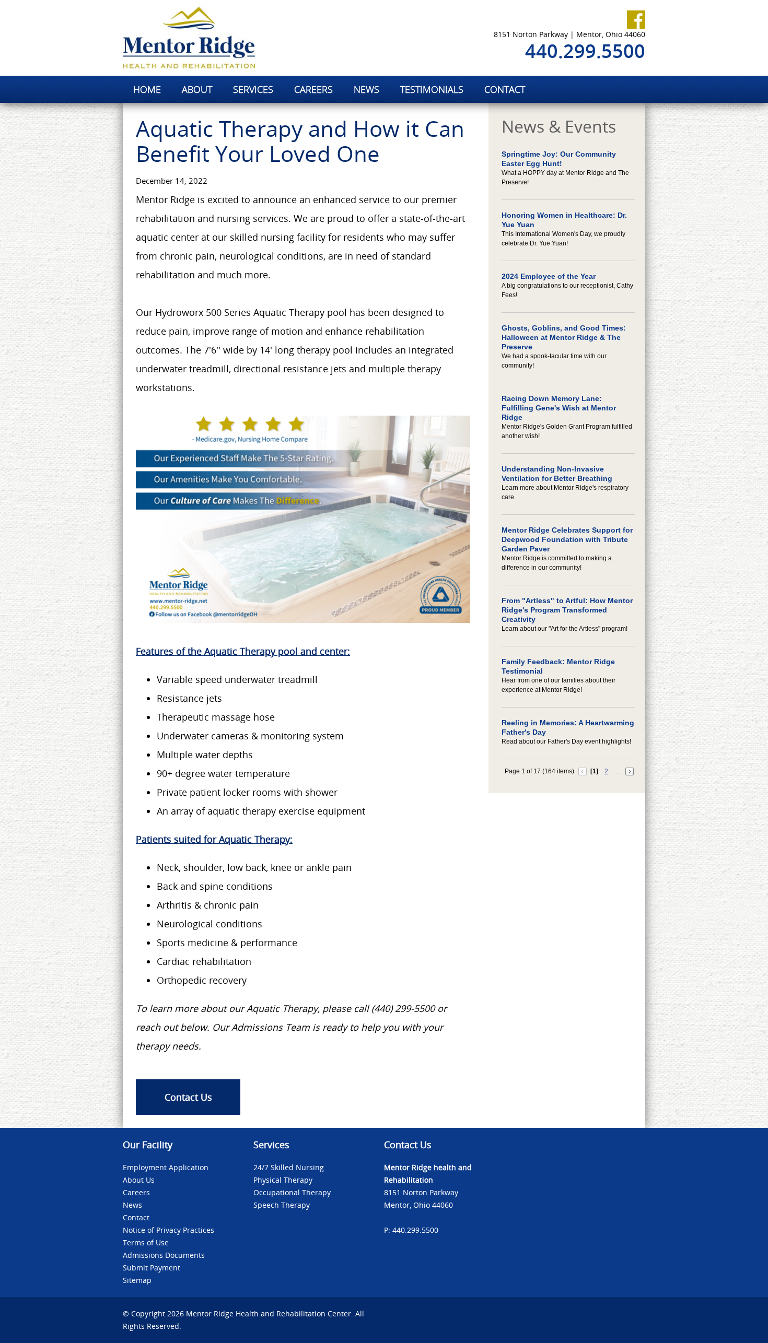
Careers (136, 1192)
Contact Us (188, 1097)
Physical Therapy (282, 1180)
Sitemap (137, 1280)
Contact (136, 1217)
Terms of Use (146, 1242)
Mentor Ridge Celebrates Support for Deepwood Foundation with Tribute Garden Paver (567, 539)
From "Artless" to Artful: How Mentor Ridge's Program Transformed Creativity (567, 609)
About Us (139, 1180)
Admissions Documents (164, 1255)
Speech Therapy (281, 1205)
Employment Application (165, 1167)
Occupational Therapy (292, 1192)
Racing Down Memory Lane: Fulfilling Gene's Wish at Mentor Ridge (559, 407)
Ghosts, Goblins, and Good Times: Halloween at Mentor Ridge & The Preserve (564, 337)
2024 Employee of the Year (549, 276)
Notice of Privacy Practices (168, 1230)
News (132, 1205)
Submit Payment (151, 1268)
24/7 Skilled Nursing (288, 1167)
